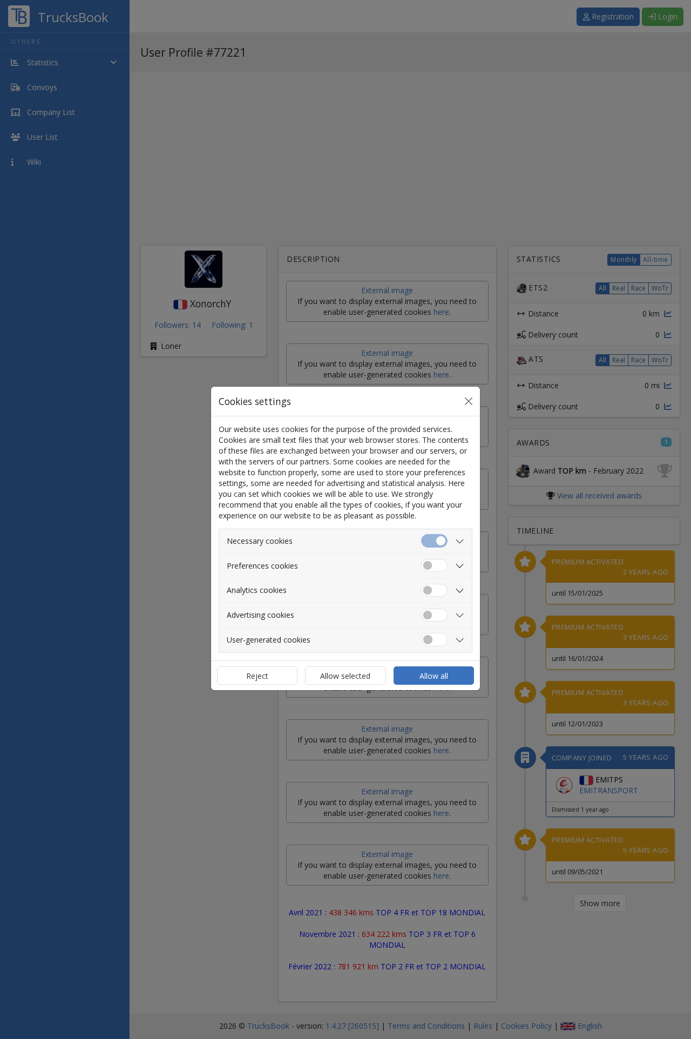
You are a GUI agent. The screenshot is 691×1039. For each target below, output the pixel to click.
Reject (257, 676)
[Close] (468, 401)
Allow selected (345, 676)
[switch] (434, 565)
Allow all (433, 676)
